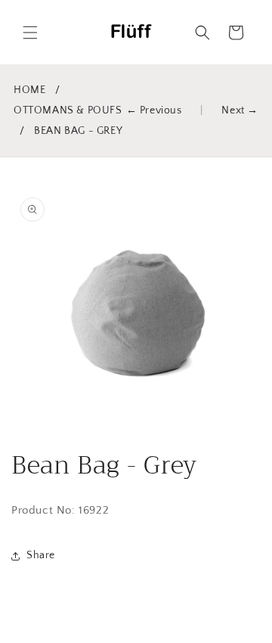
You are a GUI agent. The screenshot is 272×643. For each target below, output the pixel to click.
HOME (29, 90)
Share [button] (40, 555)
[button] (30, 32)
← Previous (154, 110)
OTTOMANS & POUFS (68, 110)
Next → (239, 110)
